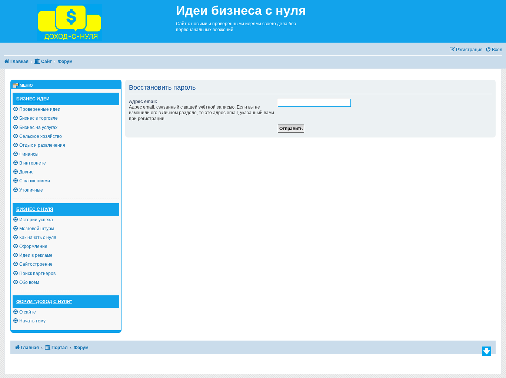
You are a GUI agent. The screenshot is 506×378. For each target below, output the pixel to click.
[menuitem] (493, 50)
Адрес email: (143, 101)
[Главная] (88, 21)
